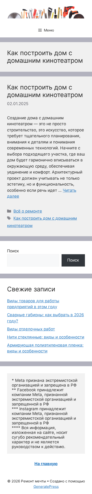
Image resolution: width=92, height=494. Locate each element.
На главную (46, 463)
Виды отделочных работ (31, 329)
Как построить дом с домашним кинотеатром (45, 91)
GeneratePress (46, 486)
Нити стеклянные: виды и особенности (45, 337)
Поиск (13, 251)
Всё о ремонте (27, 211)
